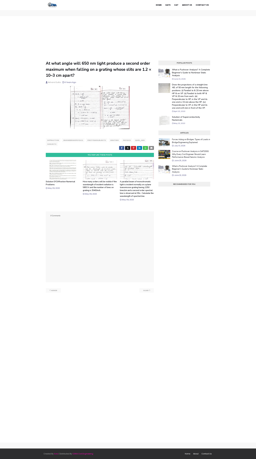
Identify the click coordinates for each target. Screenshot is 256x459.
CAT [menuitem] (176, 5)
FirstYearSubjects (96, 140)
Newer (54, 290)
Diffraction (53, 140)
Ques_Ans (140, 140)
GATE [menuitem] (168, 5)
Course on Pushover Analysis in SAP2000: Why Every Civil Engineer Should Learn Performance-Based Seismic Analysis (190, 154)
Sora (56, 453)
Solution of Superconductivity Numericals (186, 118)
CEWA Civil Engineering (82, 453)
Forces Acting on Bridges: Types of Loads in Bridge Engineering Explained (191, 141)
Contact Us (206, 453)
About (196, 453)
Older (146, 290)
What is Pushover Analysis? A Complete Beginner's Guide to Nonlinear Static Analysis (191, 72)
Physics (127, 140)
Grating (114, 140)
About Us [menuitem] (187, 5)
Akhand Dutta (54, 82)
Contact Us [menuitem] (202, 5)
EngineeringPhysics (73, 140)
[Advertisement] (128, 38)
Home (187, 453)
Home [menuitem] (159, 5)
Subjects (51, 144)
